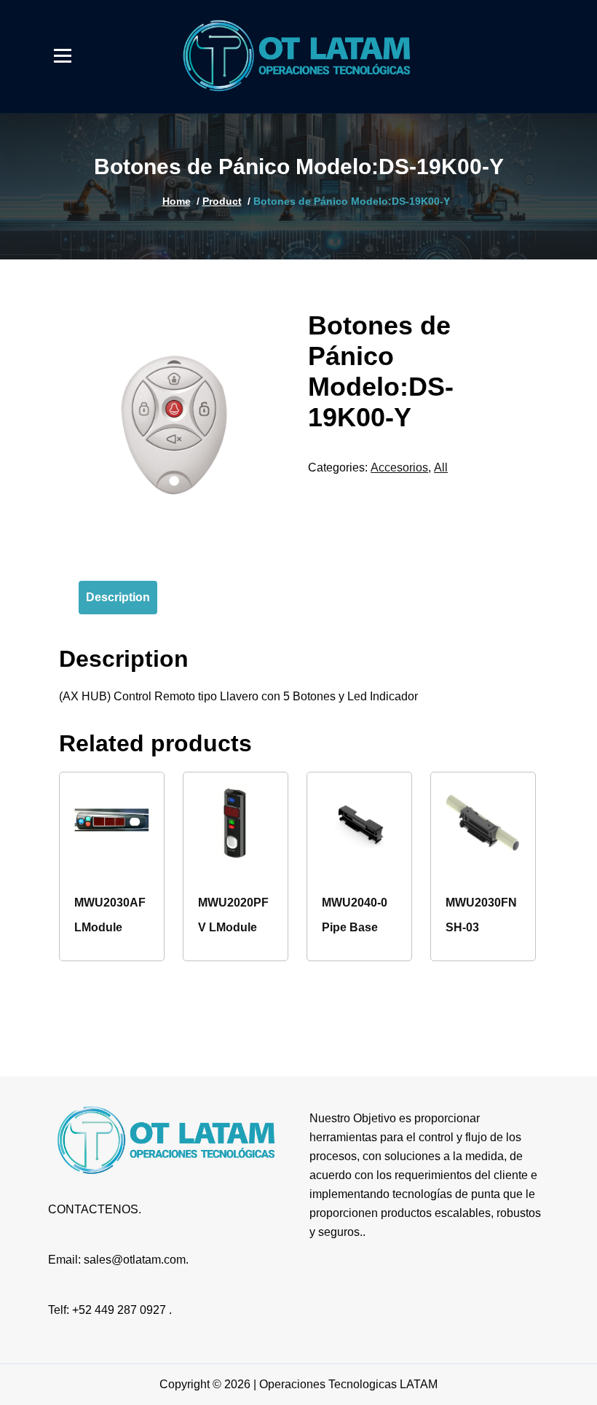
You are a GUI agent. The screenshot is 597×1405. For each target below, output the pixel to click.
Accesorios (399, 467)
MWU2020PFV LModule (233, 915)
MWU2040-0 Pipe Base (354, 915)
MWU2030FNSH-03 (481, 915)
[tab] (118, 597)
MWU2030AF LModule (110, 915)
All (441, 467)
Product (222, 201)
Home (176, 201)
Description (118, 597)
